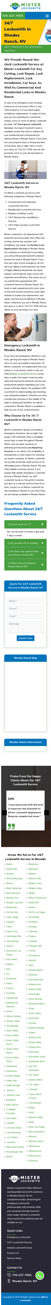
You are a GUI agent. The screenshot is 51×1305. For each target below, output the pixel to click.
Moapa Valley (35, 888)
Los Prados (12, 1137)
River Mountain (36, 979)
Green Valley (12, 1035)
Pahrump (33, 931)
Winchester (34, 1146)
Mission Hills (35, 878)
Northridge (34, 917)
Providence (34, 955)
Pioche (32, 950)
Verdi (31, 1112)
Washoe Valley (36, 1117)
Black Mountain (14, 888)
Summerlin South (37, 1056)
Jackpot (10, 1090)
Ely (7, 974)
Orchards (33, 922)
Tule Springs (35, 1103)
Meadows (33, 864)
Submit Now (26, 638)
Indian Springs (13, 1085)
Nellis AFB (34, 902)
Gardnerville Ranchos (12, 1004)
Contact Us (13, 1252)
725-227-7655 (12, 15)
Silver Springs (35, 999)
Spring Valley (35, 1042)
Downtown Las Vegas (13, 952)
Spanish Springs (36, 1027)
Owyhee (33, 926)
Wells (31, 1122)
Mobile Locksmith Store (19, 1247)
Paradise (33, 941)
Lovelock (10, 1142)
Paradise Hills (35, 946)
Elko (8, 969)
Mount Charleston (37, 897)
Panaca (32, 936)
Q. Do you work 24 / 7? (19, 524)
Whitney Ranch (36, 1141)
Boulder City (12, 897)
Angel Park (11, 869)
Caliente (10, 922)
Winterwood (35, 1155)
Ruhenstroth (35, 984)
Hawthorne (11, 1066)
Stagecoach (35, 1047)
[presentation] (4, 812)
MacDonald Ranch (15, 1147)
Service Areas (14, 1258)
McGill (9, 1156)
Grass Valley (12, 1030)
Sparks (32, 1032)
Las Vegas (11, 1118)
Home (6, 47)
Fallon (9, 983)
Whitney (33, 1136)
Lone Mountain (13, 1132)
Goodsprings (12, 1025)
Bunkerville (11, 907)
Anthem (10, 873)
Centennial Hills (14, 936)
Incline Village (13, 1075)
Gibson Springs (13, 1016)
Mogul (32, 893)
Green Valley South (12, 1059)
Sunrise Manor (36, 1079)
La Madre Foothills (11, 1111)
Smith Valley (35, 1013)
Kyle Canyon (12, 1104)
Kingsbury (11, 1100)
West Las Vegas (37, 1127)
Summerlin (34, 1052)
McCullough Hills (14, 1152)
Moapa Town (35, 883)
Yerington (33, 1160)
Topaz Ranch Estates (35, 1096)
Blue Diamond (13, 893)
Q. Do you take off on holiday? (23, 543)
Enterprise (11, 978)
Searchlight (34, 994)
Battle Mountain (14, 878)
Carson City (12, 931)
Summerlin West (37, 1061)
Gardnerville (12, 998)
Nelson (32, 907)
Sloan (31, 1008)
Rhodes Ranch (16, 47)
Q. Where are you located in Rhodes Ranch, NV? (22, 565)
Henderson (11, 1071)
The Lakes (34, 1084)
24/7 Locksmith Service (19, 1242)
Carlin (9, 926)
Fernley (10, 988)
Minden (32, 873)
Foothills (10, 993)
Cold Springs (12, 941)
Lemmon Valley (14, 1127)
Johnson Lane (13, 1095)
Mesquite (33, 869)
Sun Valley (34, 1075)
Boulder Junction (14, 902)
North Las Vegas (37, 912)
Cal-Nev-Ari (12, 912)
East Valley (11, 959)
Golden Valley (13, 1021)
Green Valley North (12, 1042)
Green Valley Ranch (12, 1051)
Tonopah (33, 1089)
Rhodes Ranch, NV (24, 1281)
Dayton (9, 946)
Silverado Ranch (36, 1003)
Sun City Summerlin (34, 1068)
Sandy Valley (35, 989)
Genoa (9, 1011)
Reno (31, 965)
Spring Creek (35, 1037)
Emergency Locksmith (18, 1237)
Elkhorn (9, 964)
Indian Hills (11, 1080)
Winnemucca (35, 1151)
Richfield (33, 975)
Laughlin (10, 1123)
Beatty (9, 883)
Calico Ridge (12, 917)
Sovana (32, 1023)
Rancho (32, 960)
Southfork (34, 1018)
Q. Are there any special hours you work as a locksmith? (23, 553)
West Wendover (37, 1131)
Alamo (9, 864)
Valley (32, 1107)
